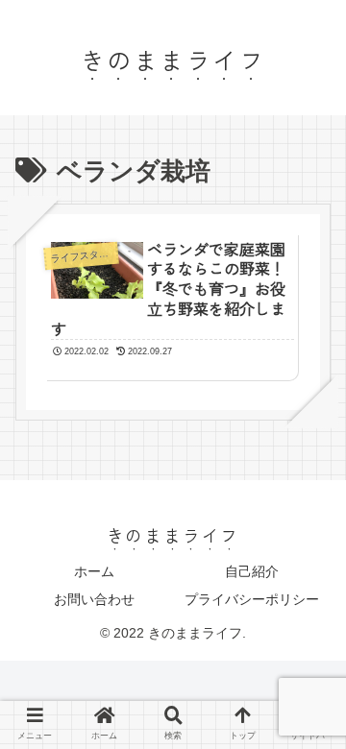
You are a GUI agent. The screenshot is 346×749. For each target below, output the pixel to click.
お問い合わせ (94, 599)
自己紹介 (252, 571)
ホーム (94, 571)
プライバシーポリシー (252, 599)
